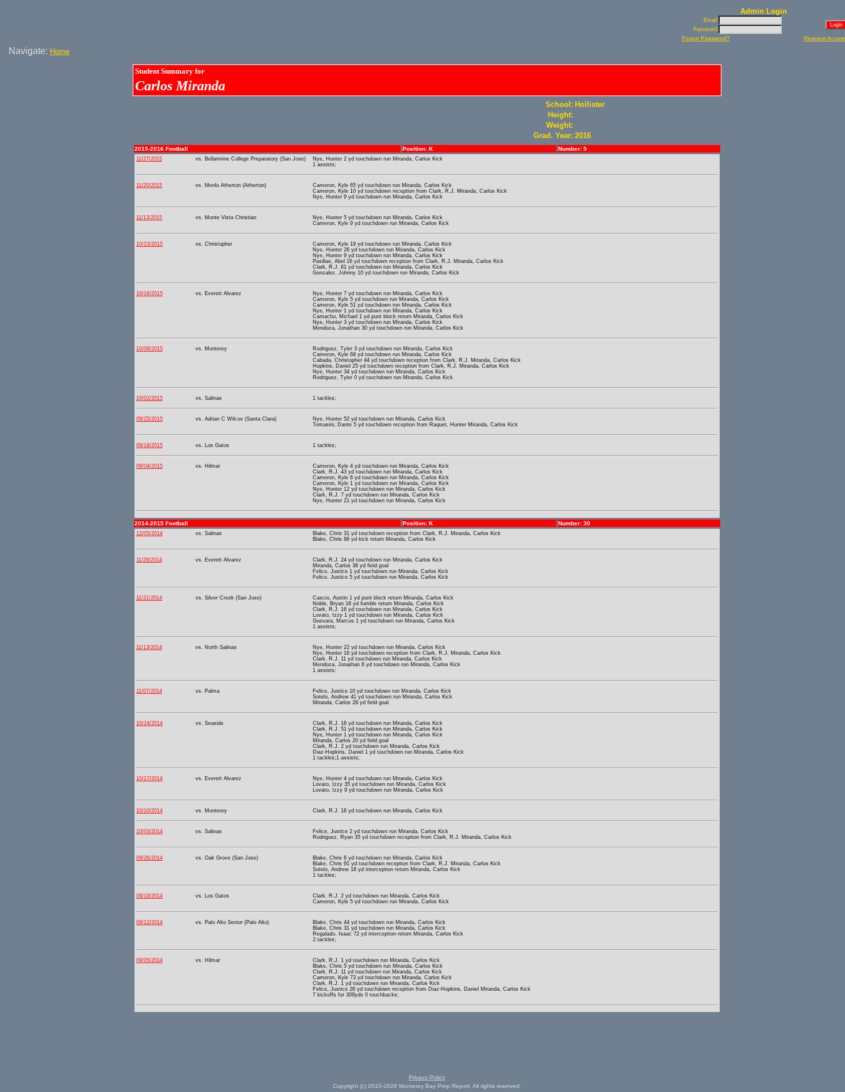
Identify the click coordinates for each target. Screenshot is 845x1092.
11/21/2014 (149, 598)
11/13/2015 (149, 217)
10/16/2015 (149, 293)
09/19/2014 (149, 896)
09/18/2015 (149, 445)
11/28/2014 (149, 560)
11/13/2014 (149, 647)
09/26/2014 (149, 858)
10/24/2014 (149, 723)
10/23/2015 (149, 244)
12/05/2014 (149, 533)
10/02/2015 (149, 398)
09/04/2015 (149, 466)
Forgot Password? (706, 38)
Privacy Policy (427, 1077)
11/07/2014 (149, 691)
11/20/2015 (149, 185)
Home (60, 51)
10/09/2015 (149, 349)
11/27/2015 (149, 159)
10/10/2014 (149, 811)
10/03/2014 (149, 831)
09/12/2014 (149, 922)
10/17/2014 (149, 778)
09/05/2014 (149, 960)
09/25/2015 (149, 419)
